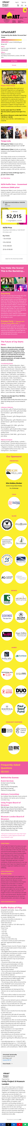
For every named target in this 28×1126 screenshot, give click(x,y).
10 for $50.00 (7, 246)
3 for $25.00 (7, 242)
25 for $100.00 (7, 249)
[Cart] (18, 5)
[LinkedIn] (14, 1124)
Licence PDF (6, 1060)
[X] (8, 1124)
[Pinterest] (19, 1124)
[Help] (21, 5)
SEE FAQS (5, 771)
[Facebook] (3, 1124)
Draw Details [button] (6, 1063)
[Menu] (25, 5)
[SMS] (25, 1124)
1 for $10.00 (7, 239)
